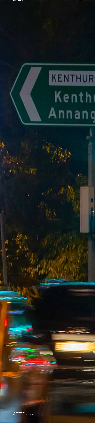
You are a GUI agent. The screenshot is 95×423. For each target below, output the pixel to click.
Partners (66, 0)
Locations (55, 0)
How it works (60, 0)
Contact (74, 0)
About (70, 0)
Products (51, 0)
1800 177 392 (80, 0)
